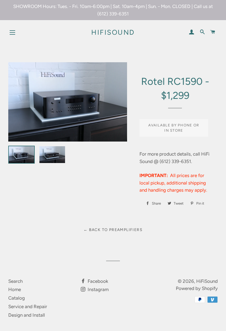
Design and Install (26, 315)
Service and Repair (27, 306)
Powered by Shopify (197, 288)
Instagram (98, 289)
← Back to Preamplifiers (113, 229)
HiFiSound (113, 32)
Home (14, 289)
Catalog (16, 298)
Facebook (97, 281)
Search (15, 281)
